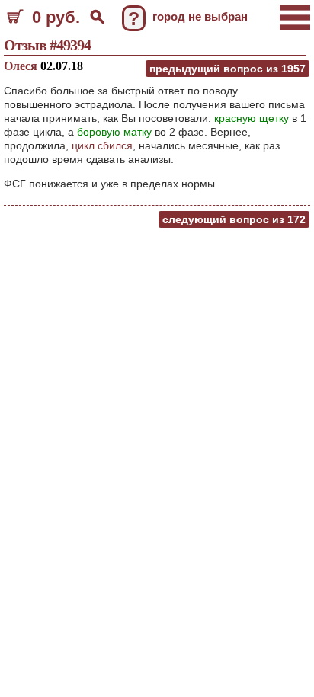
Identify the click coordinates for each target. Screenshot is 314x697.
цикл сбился (102, 145)
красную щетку (251, 118)
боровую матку (114, 132)
